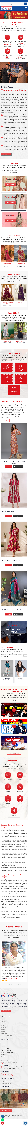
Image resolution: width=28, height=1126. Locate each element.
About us (4, 1041)
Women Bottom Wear (7, 1035)
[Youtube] (2, 1074)
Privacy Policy (5, 1048)
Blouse (3, 1029)
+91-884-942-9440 (12, 1062)
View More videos (14, 753)
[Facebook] (5, 1074)
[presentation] (24, 655)
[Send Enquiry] (2, 1123)
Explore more (10, 184)
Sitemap (4, 1054)
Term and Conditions (6, 1050)
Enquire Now (18, 466)
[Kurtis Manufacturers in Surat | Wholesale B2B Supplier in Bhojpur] (14, 441)
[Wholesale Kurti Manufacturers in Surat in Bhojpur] (14, 539)
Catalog (9, 466)
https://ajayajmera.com (7, 1081)
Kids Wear (4, 1033)
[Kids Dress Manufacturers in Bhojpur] (7, 668)
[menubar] (25, 8)
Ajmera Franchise (6, 1044)
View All (5, 420)
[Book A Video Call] (2, 1116)
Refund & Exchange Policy (8, 1052)
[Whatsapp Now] (2, 1119)
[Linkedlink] (11, 1074)
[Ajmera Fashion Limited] (6, 8)
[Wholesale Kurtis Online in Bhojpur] (14, 490)
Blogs (3, 1046)
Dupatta (4, 1027)
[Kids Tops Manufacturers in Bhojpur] (21, 668)
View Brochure (6, 1110)
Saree (3, 1019)
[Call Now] (25, 1123)
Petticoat (4, 1031)
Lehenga (4, 1021)
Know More (6, 154)
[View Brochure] (14, 1098)
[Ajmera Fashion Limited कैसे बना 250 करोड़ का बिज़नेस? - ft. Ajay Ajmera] (14, 710)
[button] (6, 985)
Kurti (3, 1025)
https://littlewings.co (6, 1083)
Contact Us (4, 1056)
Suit (3, 1023)
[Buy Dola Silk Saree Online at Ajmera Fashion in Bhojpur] (14, 588)
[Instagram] (8, 1074)
